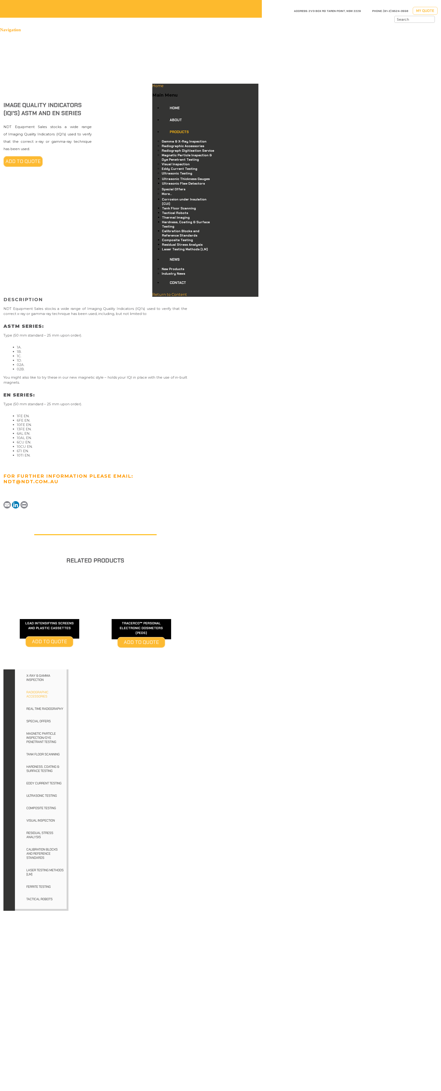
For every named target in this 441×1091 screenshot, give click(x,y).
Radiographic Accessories (37, 694)
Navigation (10, 29)
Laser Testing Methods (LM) (45, 872)
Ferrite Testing (38, 887)
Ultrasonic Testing (41, 796)
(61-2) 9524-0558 (395, 11)
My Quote (425, 11)
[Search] (431, 19)
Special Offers (38, 721)
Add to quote (23, 161)
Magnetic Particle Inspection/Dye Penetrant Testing (41, 737)
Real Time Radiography (44, 709)
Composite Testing (41, 808)
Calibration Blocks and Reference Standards (42, 853)
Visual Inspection (40, 820)
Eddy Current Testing (44, 783)
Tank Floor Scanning (43, 754)
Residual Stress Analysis (39, 835)
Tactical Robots (39, 899)
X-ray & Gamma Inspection (38, 678)
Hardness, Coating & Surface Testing (42, 769)
